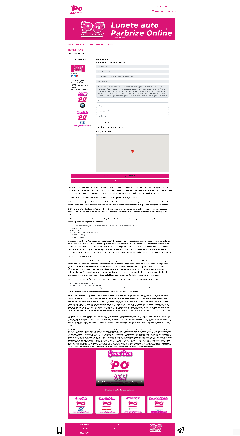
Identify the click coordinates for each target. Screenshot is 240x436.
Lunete (90, 44)
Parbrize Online (164, 7)
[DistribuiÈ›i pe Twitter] (75, 76)
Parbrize (80, 44)
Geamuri (100, 44)
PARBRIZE (84, 424)
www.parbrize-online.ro (74, 295)
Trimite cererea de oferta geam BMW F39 (120, 176)
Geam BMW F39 (103, 59)
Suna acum (120, 181)
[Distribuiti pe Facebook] (72, 76)
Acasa (70, 44)
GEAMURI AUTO (75, 50)
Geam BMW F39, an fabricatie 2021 (110, 63)
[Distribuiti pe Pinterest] (77, 76)
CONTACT (120, 424)
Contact (110, 44)
